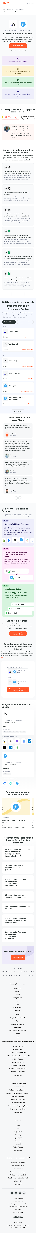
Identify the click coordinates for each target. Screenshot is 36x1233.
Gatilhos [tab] (20, 322)
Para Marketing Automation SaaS (18, 1178)
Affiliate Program (18, 1147)
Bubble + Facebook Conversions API (18, 1056)
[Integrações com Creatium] (17, 741)
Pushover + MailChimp (18, 1109)
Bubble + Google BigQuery (18, 1068)
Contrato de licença (18, 1198)
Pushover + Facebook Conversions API (18, 1093)
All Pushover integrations (18, 1084)
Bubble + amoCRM (18, 1062)
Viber (17, 1004)
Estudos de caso (18, 1169)
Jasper (17, 994)
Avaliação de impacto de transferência (18, 1206)
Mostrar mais (18, 294)
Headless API (18, 1184)
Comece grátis (18, 46)
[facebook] (12, 1193)
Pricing (18, 1125)
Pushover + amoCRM (18, 1099)
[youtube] (20, 1193)
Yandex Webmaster (17, 1024)
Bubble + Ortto (18, 1049)
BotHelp (17, 1010)
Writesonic (17, 988)
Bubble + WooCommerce (18, 1053)
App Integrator (18, 1138)
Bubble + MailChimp (18, 1072)
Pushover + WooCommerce (18, 1090)
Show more (18, 1075)
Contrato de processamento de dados (18, 1204)
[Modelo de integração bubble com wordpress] (18, 216)
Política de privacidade (18, 1201)
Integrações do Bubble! (27, 337)
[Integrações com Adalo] (4, 741)
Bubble (21, 9)
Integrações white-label (18, 1163)
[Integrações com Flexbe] (17, 747)
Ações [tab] (30, 322)
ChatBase (17, 1027)
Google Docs (17, 998)
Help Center (18, 1132)
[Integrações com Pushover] (17, 783)
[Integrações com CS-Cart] (23, 741)
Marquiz (17, 991)
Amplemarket (17, 1007)
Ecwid (17, 1037)
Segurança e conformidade (18, 1172)
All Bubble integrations (18, 1046)
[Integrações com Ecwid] (29, 741)
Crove (17, 1001)
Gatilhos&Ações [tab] (9, 322)
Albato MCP (18, 1181)
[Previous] (16, 498)
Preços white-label (18, 1166)
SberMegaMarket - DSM (17, 1030)
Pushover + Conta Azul (18, 1103)
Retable (17, 1034)
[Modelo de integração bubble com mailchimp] (18, 173)
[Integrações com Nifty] (10, 783)
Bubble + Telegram (18, 1059)
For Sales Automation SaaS (18, 1175)
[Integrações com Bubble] (10, 741)
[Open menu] (32, 3)
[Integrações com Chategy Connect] (4, 783)
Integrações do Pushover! (27, 391)
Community (18, 1144)
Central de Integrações (8, 9)
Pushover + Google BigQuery (18, 1106)
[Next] (20, 498)
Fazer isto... (10, 677)
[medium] (24, 1193)
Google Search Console (17, 1018)
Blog (18, 1129)
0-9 (3, 972)
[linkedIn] (16, 1193)
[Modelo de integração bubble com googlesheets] (18, 237)
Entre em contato (18, 1212)
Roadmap (18, 1141)
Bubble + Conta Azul (18, 1065)
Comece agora (18, 957)
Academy (18, 1135)
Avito (17, 1015)
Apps (16, 9)
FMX (17, 1021)
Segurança (18, 1209)
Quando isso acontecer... (14, 667)
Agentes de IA (18, 1150)
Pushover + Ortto (18, 1087)
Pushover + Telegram (18, 1096)
